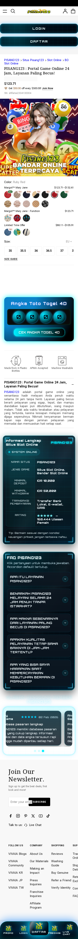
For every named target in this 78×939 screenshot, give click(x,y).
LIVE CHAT (66, 933)
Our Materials (39, 861)
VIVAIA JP (15, 880)
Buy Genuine (59, 873)
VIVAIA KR (15, 873)
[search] (12, 11)
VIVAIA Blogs (17, 854)
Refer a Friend (61, 880)
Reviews (57, 854)
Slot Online (54, 60)
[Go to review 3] (43, 751)
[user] (65, 11)
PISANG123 (11, 60)
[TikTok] (48, 816)
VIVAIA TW (16, 887)
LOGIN (39, 28)
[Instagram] (18, 816)
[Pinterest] (26, 816)
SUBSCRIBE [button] (39, 801)
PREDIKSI (54, 933)
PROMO (8, 933)
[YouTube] (41, 816)
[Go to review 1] (35, 751)
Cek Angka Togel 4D (39, 332)
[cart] (73, 11)
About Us (36, 854)
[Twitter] (33, 816)
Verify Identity (61, 887)
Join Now (47, 88)
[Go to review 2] (39, 751)
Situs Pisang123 (33, 60)
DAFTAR (39, 41)
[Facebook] (11, 816)
